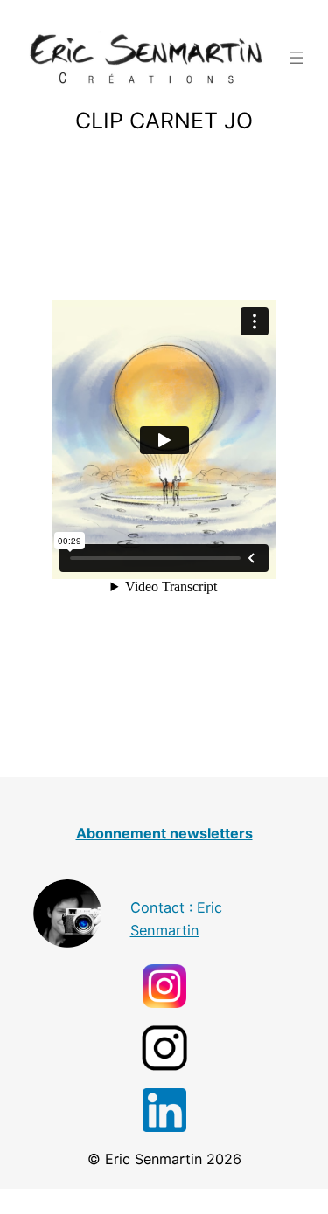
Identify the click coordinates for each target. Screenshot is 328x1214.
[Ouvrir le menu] (296, 57)
